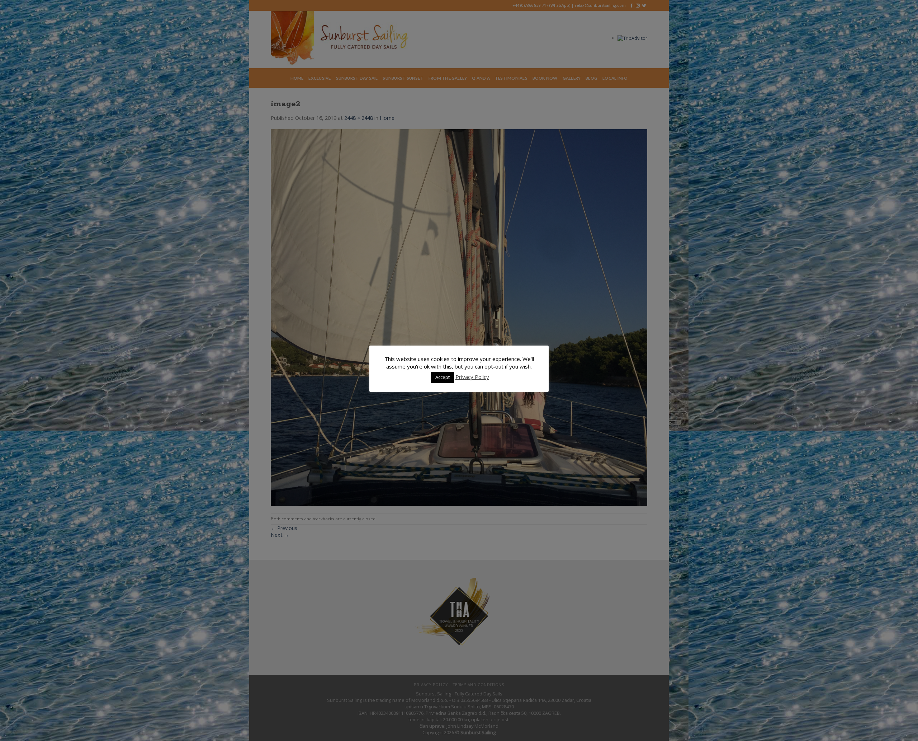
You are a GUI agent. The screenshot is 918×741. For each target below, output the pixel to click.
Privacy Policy (472, 376)
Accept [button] (442, 377)
